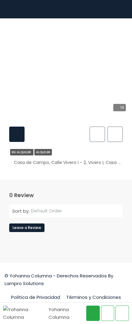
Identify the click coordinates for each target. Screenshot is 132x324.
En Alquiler (22, 152)
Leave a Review (27, 227)
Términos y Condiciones (93, 297)
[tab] (17, 134)
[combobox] (74, 210)
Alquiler (43, 152)
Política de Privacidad (35, 297)
